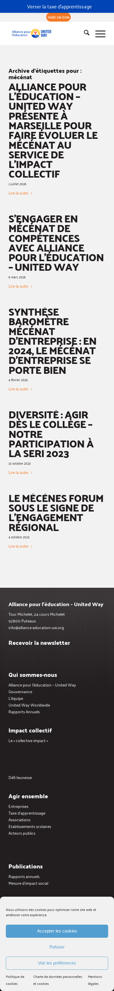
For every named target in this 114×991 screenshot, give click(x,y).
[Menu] (97, 33)
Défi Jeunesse (20, 777)
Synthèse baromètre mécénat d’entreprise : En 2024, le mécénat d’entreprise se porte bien (52, 340)
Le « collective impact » (28, 740)
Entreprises (18, 806)
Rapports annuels (23, 876)
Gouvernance (20, 691)
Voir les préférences (57, 962)
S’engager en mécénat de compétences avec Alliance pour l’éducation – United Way (56, 242)
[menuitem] (58, 17)
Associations (19, 819)
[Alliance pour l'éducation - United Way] (47, 33)
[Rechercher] (83, 33)
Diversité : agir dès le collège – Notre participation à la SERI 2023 (51, 433)
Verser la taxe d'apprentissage (59, 6)
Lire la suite (18, 192)
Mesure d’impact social (28, 882)
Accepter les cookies (57, 930)
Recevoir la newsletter (39, 642)
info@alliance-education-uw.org (36, 627)
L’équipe (15, 698)
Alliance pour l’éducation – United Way (42, 684)
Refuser (57, 946)
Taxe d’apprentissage (26, 812)
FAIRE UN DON (58, 17)
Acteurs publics (21, 832)
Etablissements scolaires (29, 826)
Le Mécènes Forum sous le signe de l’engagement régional (55, 512)
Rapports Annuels (24, 711)
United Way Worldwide (29, 704)
